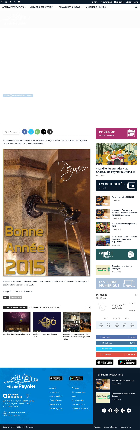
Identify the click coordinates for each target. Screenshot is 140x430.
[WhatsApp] (37, 132)
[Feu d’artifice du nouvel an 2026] (16, 322)
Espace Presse (55, 400)
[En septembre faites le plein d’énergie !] (103, 270)
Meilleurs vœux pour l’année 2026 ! (45, 335)
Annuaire (120, 2)
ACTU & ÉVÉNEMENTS (13, 7)
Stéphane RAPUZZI (13, 107)
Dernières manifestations (22, 95)
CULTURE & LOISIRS (96, 7)
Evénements (54, 392)
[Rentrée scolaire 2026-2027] (103, 201)
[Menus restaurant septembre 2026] (103, 227)
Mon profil (133, 2)
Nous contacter (14, 415)
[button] (136, 7)
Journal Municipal (56, 396)
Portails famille (78, 400)
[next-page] (89, 307)
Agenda (7, 95)
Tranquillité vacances (80, 408)
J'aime (132, 337)
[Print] (50, 132)
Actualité (52, 388)
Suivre (132, 343)
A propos (97, 427)
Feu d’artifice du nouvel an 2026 (16, 334)
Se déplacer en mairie (16, 412)
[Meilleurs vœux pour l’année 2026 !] (47, 322)
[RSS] (10, 2)
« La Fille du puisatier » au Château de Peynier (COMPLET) (115, 170)
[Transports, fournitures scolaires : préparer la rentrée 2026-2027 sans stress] (103, 214)
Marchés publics (78, 404)
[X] (14, 2)
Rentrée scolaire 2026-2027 (123, 197)
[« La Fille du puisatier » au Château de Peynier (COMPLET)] (116, 154)
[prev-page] (86, 307)
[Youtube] (19, 2)
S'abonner (130, 354)
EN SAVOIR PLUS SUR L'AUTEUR (44, 307)
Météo (96, 2)
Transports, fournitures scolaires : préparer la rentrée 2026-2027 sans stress (124, 212)
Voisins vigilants (55, 408)
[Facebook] (2, 2)
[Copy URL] (56, 132)
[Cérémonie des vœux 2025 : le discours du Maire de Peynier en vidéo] (77, 322)
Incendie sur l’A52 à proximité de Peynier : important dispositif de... (124, 239)
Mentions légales (110, 427)
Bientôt (99, 164)
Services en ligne (78, 392)
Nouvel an (16, 297)
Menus (74, 396)
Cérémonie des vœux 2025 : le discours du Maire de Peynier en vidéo (76, 336)
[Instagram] (6, 2)
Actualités (37, 331)
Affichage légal (55, 404)
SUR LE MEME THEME (15, 307)
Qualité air (107, 2)
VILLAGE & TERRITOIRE (41, 7)
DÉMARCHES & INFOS (69, 7)
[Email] (43, 132)
